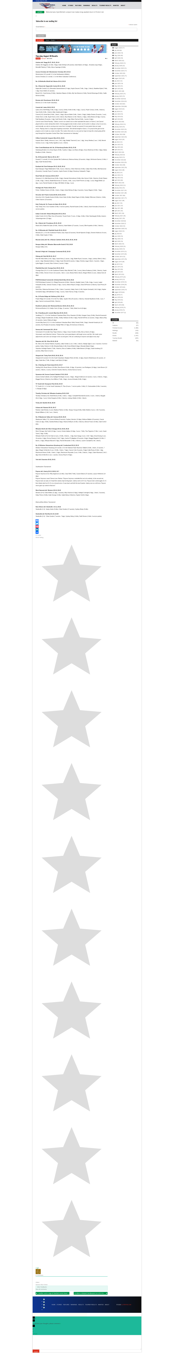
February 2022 (118, 185)
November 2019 (119, 254)
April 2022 (117, 180)
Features (78, 5)
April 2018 (117, 302)
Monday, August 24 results (55, 12)
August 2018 (118, 292)
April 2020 (117, 241)
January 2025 (118, 96)
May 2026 (117, 55)
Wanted (116, 5)
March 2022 (117, 183)
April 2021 (117, 211)
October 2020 (118, 226)
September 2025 (119, 76)
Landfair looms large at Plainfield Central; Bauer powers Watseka (53, 1293)
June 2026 (117, 53)
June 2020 (117, 236)
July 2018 (117, 295)
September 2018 (119, 289)
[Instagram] (44, 1305)
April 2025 (117, 88)
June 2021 (117, 205)
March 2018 (117, 305)
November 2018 (119, 284)
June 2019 (117, 267)
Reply (35, 1334)
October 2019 (118, 256)
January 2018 (118, 310)
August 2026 (118, 48)
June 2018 (117, 297)
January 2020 (118, 249)
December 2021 (119, 190)
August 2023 (118, 139)
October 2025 (118, 73)
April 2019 (117, 272)
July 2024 (117, 111)
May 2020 (117, 239)
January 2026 (118, 65)
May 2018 (117, 300)
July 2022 (117, 172)
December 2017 (119, 312)
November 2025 (119, 71)
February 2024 (118, 124)
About (123, 5)
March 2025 (117, 91)
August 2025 (118, 78)
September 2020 (119, 228)
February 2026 (118, 63)
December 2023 (119, 129)
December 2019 (119, 251)
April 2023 (117, 149)
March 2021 (117, 213)
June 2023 (117, 144)
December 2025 (119, 68)
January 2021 (118, 218)
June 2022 (117, 175)
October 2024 (118, 104)
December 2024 (119, 99)
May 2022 (117, 177)
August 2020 (118, 231)
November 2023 (119, 132)
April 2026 (117, 58)
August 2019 (118, 261)
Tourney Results (105, 5)
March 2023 (117, 152)
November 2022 (119, 162)
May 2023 (117, 147)
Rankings (86, 5)
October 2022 (118, 165)
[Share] (72, 532)
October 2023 (118, 134)
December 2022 (119, 160)
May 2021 (117, 208)
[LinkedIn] (72, 529)
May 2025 (117, 86)
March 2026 (117, 60)
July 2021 (117, 203)
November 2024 (119, 101)
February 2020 (118, 246)
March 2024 (117, 121)
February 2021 (118, 216)
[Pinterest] (72, 526)
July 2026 (117, 50)
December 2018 (119, 282)
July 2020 (117, 233)
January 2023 (118, 157)
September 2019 (119, 259)
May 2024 (117, 116)
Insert (36, 1352)
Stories (70, 5)
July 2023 (117, 142)
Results (94, 5)
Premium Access (117, 328)
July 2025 (117, 81)
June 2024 (117, 114)
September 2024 (119, 106)
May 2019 (117, 269)
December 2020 (119, 221)
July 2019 (117, 264)
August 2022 (118, 170)
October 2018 (118, 287)
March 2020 (117, 244)
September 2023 (119, 137)
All (113, 323)
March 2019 (117, 274)
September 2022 (119, 167)
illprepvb (43, 58)
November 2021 (119, 193)
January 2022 (118, 188)
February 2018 (118, 307)
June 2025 (117, 83)
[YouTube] (44, 1308)
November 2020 (119, 223)
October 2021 (118, 195)
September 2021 (119, 198)
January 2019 (118, 279)
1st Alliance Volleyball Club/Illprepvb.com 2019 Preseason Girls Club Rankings (90, 1293)
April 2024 (117, 119)
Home (64, 5)
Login (37, 1268)
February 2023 (118, 155)
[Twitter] (72, 523)
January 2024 (118, 127)
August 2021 (118, 200)
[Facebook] (72, 520)
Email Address (40, 27)
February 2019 (118, 277)
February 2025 (118, 93)
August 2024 (118, 109)
